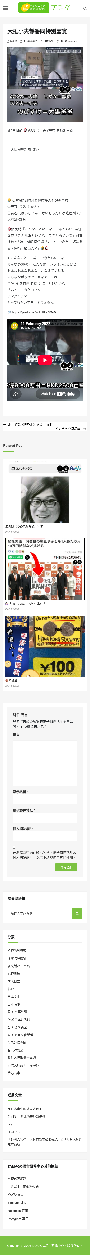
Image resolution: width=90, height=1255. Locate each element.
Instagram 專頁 (18, 1218)
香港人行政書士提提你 (23, 1065)
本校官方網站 (17, 1178)
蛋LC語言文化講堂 (20, 1034)
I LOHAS (14, 1132)
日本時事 (49, 41)
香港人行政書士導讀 (22, 1057)
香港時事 (14, 1073)
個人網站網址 (23, 828)
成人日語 (14, 981)
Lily (10, 1124)
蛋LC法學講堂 (17, 1027)
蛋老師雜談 (15, 1050)
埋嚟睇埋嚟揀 (17, 958)
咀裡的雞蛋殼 (17, 950)
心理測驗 (14, 973)
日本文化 (14, 996)
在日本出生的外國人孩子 (25, 1108)
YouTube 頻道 (17, 1202)
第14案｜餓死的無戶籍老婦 (26, 1116)
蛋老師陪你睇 (17, 1042)
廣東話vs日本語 (19, 966)
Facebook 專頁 (18, 1210)
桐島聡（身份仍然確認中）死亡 (25, 526)
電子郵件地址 (24, 810)
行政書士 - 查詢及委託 (23, 1186)
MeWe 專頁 (16, 1194)
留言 (17, 734)
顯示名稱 (20, 791)
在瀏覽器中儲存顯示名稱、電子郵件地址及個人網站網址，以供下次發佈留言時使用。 (44, 855)
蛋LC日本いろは (19, 1019)
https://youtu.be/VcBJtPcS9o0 (34, 312)
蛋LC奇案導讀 (17, 1011)
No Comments (69, 41)
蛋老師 (13, 41)
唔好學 (13, 680)
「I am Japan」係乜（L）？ (27, 603)
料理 (11, 989)
